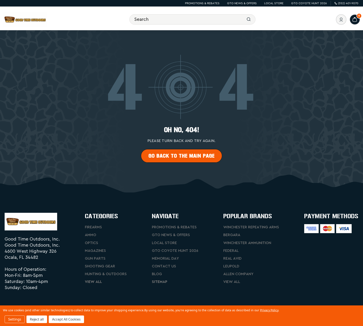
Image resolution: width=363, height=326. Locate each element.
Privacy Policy (269, 310)
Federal (231, 250)
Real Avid (232, 258)
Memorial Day (165, 258)
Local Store (274, 3)
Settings (14, 319)
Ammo (90, 235)
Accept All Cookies (66, 319)
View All (93, 282)
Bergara (231, 235)
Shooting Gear (100, 266)
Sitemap (159, 282)
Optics (91, 243)
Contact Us (164, 266)
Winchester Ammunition (247, 243)
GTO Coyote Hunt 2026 (309, 3)
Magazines (95, 250)
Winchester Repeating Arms (251, 227)
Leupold (231, 266)
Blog (157, 274)
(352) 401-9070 (348, 3)
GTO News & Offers (242, 3)
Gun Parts (95, 258)
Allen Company (238, 274)
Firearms (93, 227)
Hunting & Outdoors (106, 274)
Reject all (37, 319)
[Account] (341, 19)
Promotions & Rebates (202, 3)
